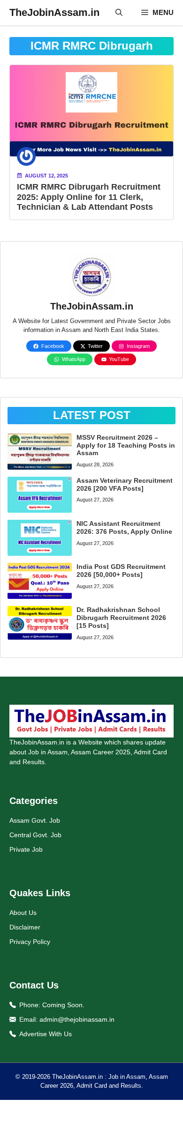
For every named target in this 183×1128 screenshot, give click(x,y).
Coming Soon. (63, 1005)
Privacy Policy (29, 941)
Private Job (26, 849)
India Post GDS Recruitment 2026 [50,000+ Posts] (121, 570)
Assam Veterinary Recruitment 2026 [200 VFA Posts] (124, 484)
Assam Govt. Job (34, 820)
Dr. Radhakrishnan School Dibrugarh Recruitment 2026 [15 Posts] (121, 617)
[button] (119, 12)
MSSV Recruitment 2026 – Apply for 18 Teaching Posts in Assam (125, 445)
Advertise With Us (45, 1034)
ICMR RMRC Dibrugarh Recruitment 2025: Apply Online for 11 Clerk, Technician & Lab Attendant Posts (88, 197)
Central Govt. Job (35, 835)
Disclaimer (24, 927)
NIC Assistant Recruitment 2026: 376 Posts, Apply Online (124, 527)
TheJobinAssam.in (54, 12)
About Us (23, 912)
